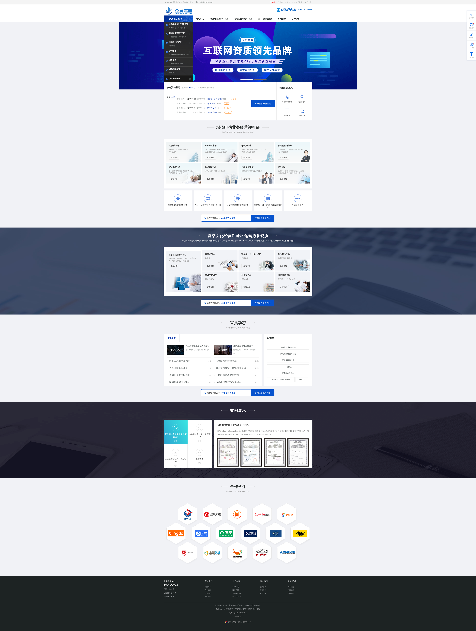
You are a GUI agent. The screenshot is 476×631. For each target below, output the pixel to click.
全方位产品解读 (170, 593)
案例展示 (208, 587)
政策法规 (263, 593)
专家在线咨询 (169, 589)
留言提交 (290, 2)
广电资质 (282, 19)
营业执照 (238, 616)
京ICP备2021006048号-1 (238, 613)
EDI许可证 (181, 28)
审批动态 (263, 590)
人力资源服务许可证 (176, 63)
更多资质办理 (174, 79)
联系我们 (291, 590)
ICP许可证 (172, 28)
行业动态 (208, 590)
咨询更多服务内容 (263, 103)
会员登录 (299, 2)
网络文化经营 (236, 596)
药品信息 (172, 46)
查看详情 (174, 157)
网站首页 (200, 19)
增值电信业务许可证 (219, 19)
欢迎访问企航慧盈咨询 (172, 2)
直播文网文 (173, 37)
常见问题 (208, 596)
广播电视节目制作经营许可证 (179, 55)
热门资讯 (208, 593)
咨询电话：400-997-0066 (280, 380)
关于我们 (281, 2)
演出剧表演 (182, 37)
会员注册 (308, 2)
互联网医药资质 (265, 19)
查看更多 (200, 459)
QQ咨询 (272, 2)
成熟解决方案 (169, 597)
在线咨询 (301, 380)
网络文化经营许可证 (243, 19)
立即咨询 (283, 287)
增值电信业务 (236, 593)
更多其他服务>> (288, 373)
